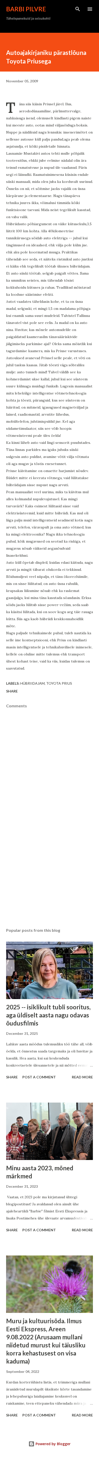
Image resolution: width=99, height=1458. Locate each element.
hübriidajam (32, 683)
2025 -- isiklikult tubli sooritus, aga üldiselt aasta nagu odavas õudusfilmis (48, 1015)
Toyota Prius (59, 683)
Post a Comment (39, 1077)
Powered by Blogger (53, 1443)
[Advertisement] (49, 876)
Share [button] (12, 691)
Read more (82, 1077)
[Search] (78, 9)
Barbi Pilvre (26, 9)
